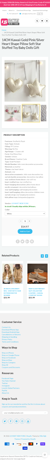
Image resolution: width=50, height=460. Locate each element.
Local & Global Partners (11, 388)
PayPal (4, 390)
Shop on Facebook (9, 358)
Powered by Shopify (28, 439)
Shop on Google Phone (10, 355)
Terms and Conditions (10, 342)
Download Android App (40, 10)
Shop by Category (8, 362)
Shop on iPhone (8, 353)
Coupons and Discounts (11, 367)
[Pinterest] (16, 421)
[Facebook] (10, 421)
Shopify (29, 436)
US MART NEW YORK (20, 203)
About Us (12, 10)
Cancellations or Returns (11, 334)
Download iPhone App (24, 10)
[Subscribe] (45, 413)
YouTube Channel (8, 381)
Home (4, 10)
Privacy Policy (7, 339)
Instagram (6, 386)
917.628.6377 (13, 14)
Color (7, 209)
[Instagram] (22, 421)
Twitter (5, 383)
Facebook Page (7, 378)
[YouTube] (28, 421)
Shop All (5, 365)
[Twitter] (4, 421)
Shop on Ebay (7, 360)
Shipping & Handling (9, 337)
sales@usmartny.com (29, 14)
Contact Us (6, 327)
